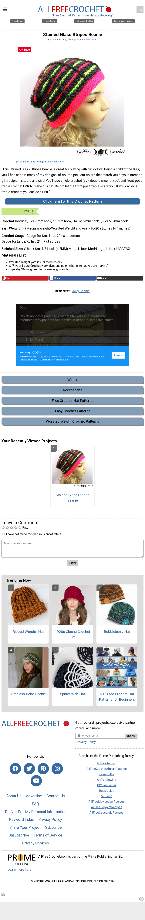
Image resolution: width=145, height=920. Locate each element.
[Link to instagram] (57, 768)
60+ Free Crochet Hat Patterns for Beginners (117, 697)
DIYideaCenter (106, 785)
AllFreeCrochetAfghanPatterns (106, 769)
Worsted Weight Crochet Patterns (72, 421)
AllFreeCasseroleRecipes (106, 812)
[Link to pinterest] (43, 768)
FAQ (35, 804)
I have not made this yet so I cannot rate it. (34, 534)
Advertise (34, 796)
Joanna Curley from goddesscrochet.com (74, 39)
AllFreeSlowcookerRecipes (107, 801)
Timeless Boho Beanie (28, 694)
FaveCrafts (106, 774)
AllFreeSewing (106, 780)
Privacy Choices (35, 843)
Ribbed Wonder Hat (28, 631)
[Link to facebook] (15, 768)
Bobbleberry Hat (117, 631)
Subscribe (53, 827)
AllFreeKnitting (106, 763)
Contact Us (55, 796)
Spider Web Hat (72, 694)
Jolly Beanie (81, 291)
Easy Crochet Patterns (72, 411)
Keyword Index (21, 819)
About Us (13, 796)
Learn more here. (20, 869)
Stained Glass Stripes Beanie (72, 498)
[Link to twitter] (29, 768)
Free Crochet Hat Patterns (72, 400)
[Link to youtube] (36, 780)
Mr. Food (106, 796)
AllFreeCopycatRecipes (106, 807)
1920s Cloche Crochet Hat (72, 634)
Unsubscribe (19, 835)
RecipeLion (106, 790)
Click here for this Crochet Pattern (72, 201)
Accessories (73, 390)
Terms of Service (48, 835)
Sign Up (130, 735)
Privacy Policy (50, 819)
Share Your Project (25, 827)
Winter (72, 379)
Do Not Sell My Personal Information (35, 811)
